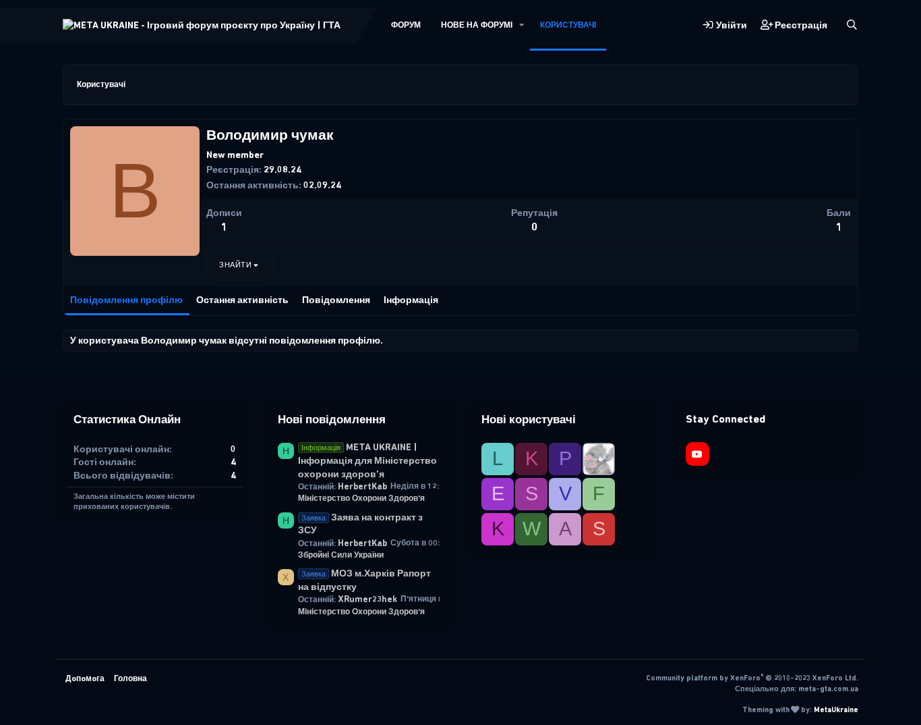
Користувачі (568, 25)
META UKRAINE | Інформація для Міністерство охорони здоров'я (367, 460)
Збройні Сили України (341, 555)
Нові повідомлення (332, 419)
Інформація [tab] (411, 300)
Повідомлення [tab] (336, 300)
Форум (406, 25)
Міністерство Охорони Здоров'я (361, 498)
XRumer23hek (367, 599)
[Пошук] (852, 25)
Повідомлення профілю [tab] (126, 300)
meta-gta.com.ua (828, 688)
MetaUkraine (836, 709)
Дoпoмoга (85, 678)
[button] (522, 25)
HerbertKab (362, 486)
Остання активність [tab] (242, 300)
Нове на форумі (476, 25)
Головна (130, 678)
